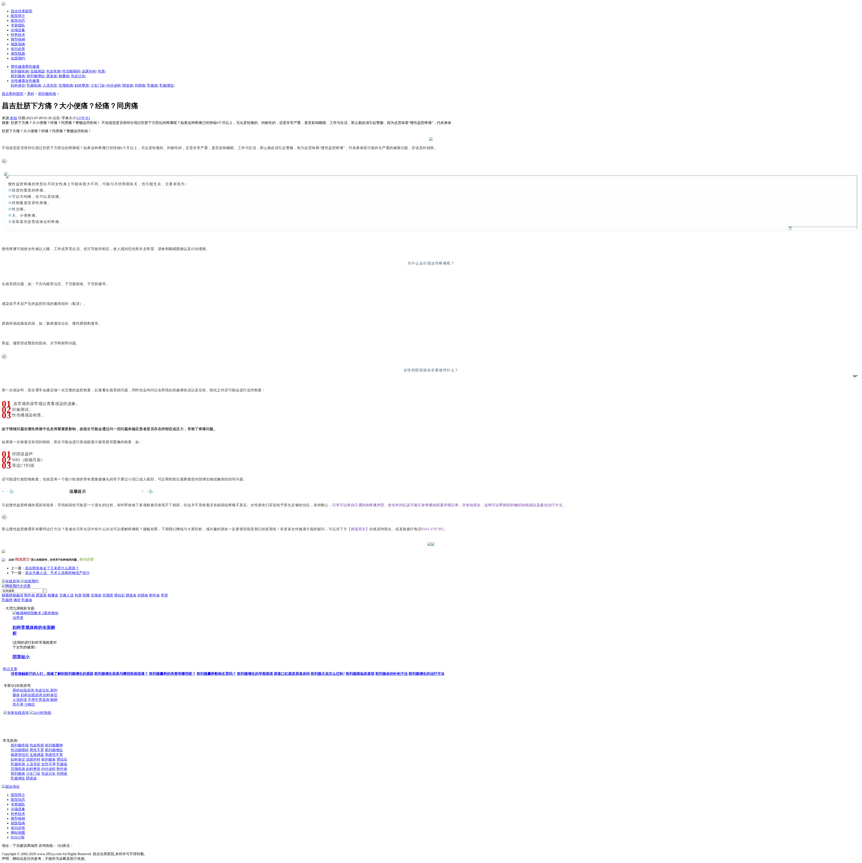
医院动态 (18, 20)
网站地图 (18, 832)
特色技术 (18, 35)
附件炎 (29, 595)
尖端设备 (18, 30)
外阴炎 (140, 85)
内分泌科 (113, 85)
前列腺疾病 (20, 71)
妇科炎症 (18, 85)
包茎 (101, 71)
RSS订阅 (17, 837)
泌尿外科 (89, 71)
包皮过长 (78, 76)
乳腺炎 (152, 85)
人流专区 (50, 85)
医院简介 (18, 16)
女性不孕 (48, 764)
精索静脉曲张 (12, 595)
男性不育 (37, 750)
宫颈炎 (96, 595)
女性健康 (25, 81)
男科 (30, 94)
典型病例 (18, 39)
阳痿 (86, 595)
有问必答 (18, 49)
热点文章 (10, 669)
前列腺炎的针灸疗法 (391, 674)
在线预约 (18, 58)
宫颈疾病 (66, 85)
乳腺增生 (166, 85)
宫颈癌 (107, 595)
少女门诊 (97, 85)
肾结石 (119, 595)
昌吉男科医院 (12, 94)
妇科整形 (82, 85)
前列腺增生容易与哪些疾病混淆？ (121, 674)
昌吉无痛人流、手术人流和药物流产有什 (57, 573)
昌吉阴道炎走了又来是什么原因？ (52, 568)
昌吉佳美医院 (21, 11)
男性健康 (25, 66)
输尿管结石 (20, 755)
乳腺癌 (7, 600)
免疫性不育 (54, 755)
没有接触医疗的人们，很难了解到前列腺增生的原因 (52, 674)
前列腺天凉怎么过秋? (328, 674)
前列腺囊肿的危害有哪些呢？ (172, 674)
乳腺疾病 (34, 85)
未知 (13, 118)
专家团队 (18, 25)
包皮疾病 (53, 71)
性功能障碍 (71, 71)
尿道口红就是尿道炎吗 (292, 674)
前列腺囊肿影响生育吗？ (216, 674)
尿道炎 (51, 76)
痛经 (17, 600)
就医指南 (18, 44)
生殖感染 (37, 71)
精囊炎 (64, 76)
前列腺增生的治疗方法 (426, 674)
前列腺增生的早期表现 (255, 674)
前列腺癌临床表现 (360, 674)
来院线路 (18, 53)
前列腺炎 (18, 76)
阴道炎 (127, 85)
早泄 (164, 595)
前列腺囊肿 (54, 745)
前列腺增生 (36, 76)
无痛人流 (66, 595)
